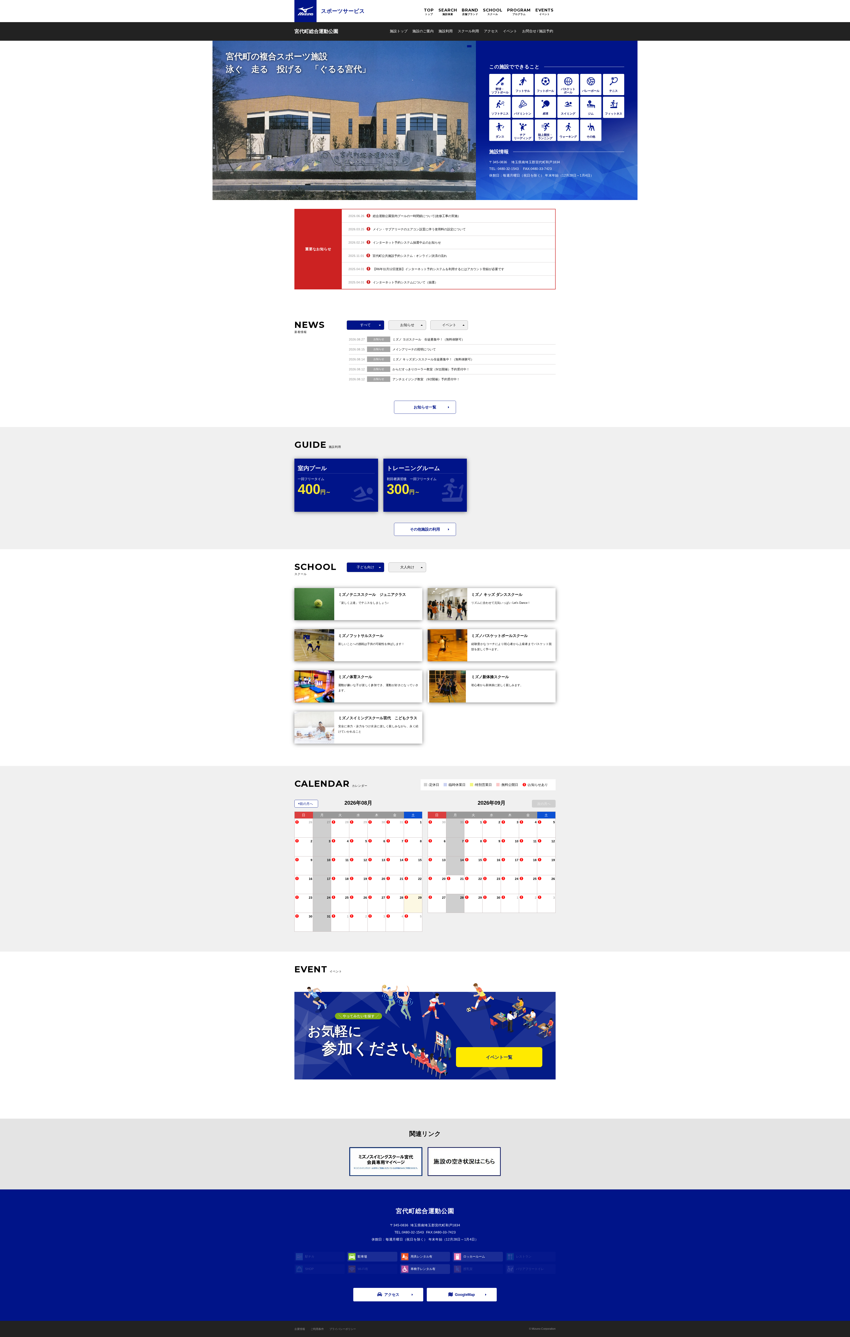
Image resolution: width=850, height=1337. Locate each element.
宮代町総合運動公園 (316, 31)
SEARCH (448, 11)
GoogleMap (465, 1295)
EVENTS (544, 11)
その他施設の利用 (425, 529)
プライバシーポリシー (342, 1329)
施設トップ (399, 31)
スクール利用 (468, 31)
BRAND (470, 11)
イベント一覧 (499, 1057)
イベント (510, 31)
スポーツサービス (343, 11)
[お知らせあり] (297, 822)
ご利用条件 (317, 1329)
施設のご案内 (423, 31)
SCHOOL (492, 11)
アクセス (491, 31)
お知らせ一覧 (425, 407)
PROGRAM (519, 11)
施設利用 (446, 31)
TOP (429, 11)
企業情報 (299, 1329)
